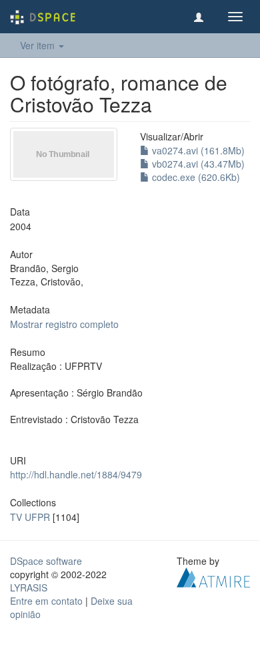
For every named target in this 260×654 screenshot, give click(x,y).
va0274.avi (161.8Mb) (197, 150)
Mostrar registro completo (64, 324)
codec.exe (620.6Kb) (194, 177)
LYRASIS (28, 587)
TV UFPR (30, 517)
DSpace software (46, 561)
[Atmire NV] (213, 575)
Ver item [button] (38, 45)
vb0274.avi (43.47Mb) (197, 163)
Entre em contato (46, 600)
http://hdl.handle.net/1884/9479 (76, 474)
